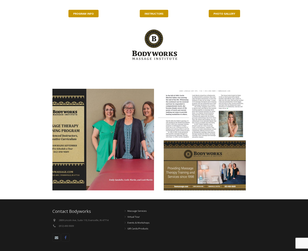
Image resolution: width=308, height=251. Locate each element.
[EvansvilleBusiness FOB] (205, 139)
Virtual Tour (133, 216)
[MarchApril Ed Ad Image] (103, 139)
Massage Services (137, 210)
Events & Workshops (138, 222)
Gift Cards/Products (137, 228)
